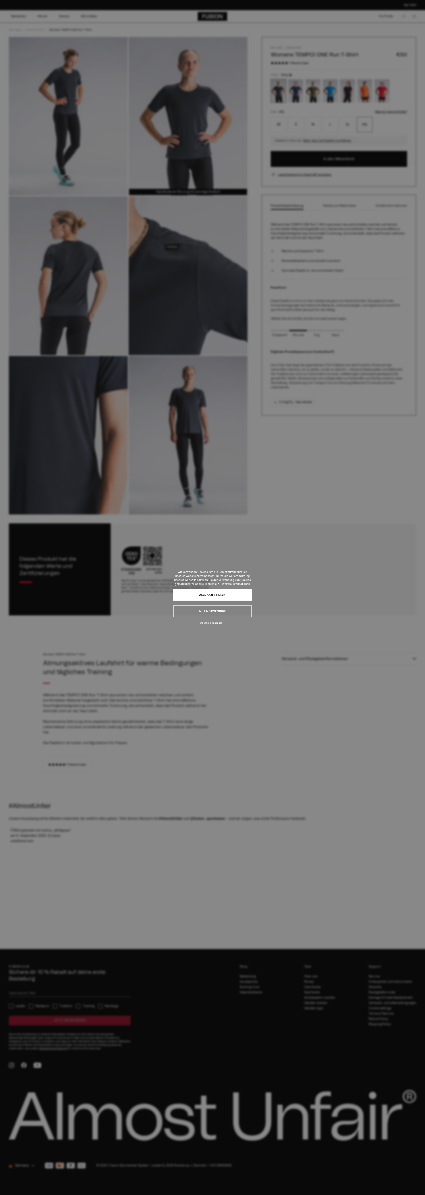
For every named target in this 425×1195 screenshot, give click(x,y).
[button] (212, 622)
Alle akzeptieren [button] (212, 595)
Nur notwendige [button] (212, 611)
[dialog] (212, 597)
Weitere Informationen (236, 584)
